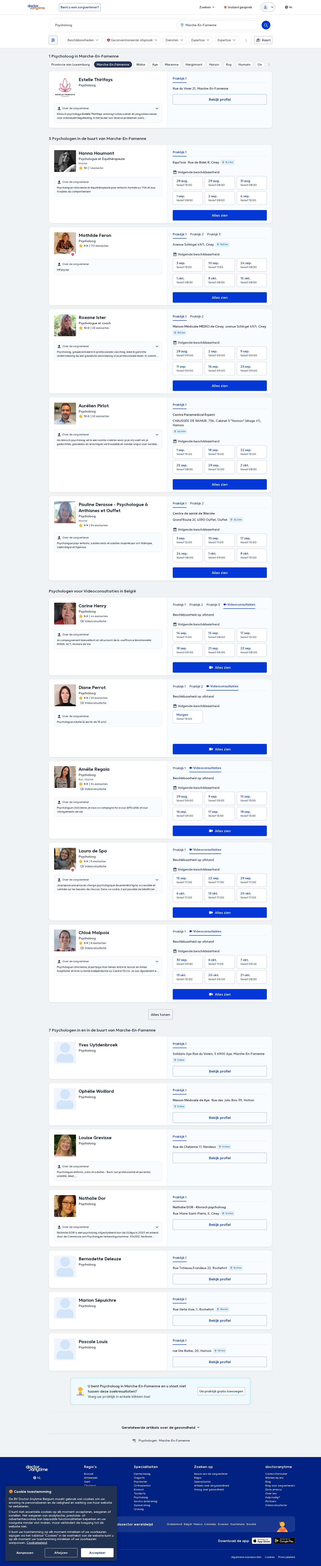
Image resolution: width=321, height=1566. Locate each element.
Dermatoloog (142, 1473)
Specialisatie (202, 1481)
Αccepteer (97, 1553)
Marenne (172, 64)
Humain (244, 64)
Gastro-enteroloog (145, 1501)
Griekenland (174, 1524)
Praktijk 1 (179, 78)
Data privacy (273, 1489)
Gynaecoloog (142, 1505)
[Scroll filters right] (243, 40)
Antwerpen (91, 1477)
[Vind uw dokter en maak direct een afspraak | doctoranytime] (134, 1440)
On (259, 64)
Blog (268, 1481)
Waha (140, 64)
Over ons (271, 1493)
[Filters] (53, 40)
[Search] (266, 25)
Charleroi (90, 1485)
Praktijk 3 (214, 234)
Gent (87, 1481)
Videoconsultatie (276, 1505)
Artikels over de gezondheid (211, 1485)
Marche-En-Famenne (113, 64)
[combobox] (112, 25)
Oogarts (139, 1477)
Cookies (270, 1557)
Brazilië (251, 1524)
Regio (197, 1477)
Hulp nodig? (272, 1497)
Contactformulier (276, 1473)
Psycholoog (141, 1497)
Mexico (197, 1524)
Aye (155, 64)
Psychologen (147, 1440)
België (188, 1524)
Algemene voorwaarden (246, 1557)
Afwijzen (61, 1553)
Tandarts (140, 1493)
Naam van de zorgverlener (211, 1473)
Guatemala (237, 1524)
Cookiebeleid (37, 1543)
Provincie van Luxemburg (70, 64)
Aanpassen (24, 1553)
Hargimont (194, 64)
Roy (228, 64)
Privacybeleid (286, 1557)
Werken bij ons (274, 1477)
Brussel (88, 1473)
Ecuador (223, 1524)
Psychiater (140, 1481)
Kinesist (139, 1489)
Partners (270, 1501)
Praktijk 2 (197, 234)
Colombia (210, 1524)
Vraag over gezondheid (209, 1489)
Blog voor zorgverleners (280, 1485)
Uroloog (139, 1509)
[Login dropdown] (268, 7)
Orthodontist (142, 1485)
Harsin (214, 64)
